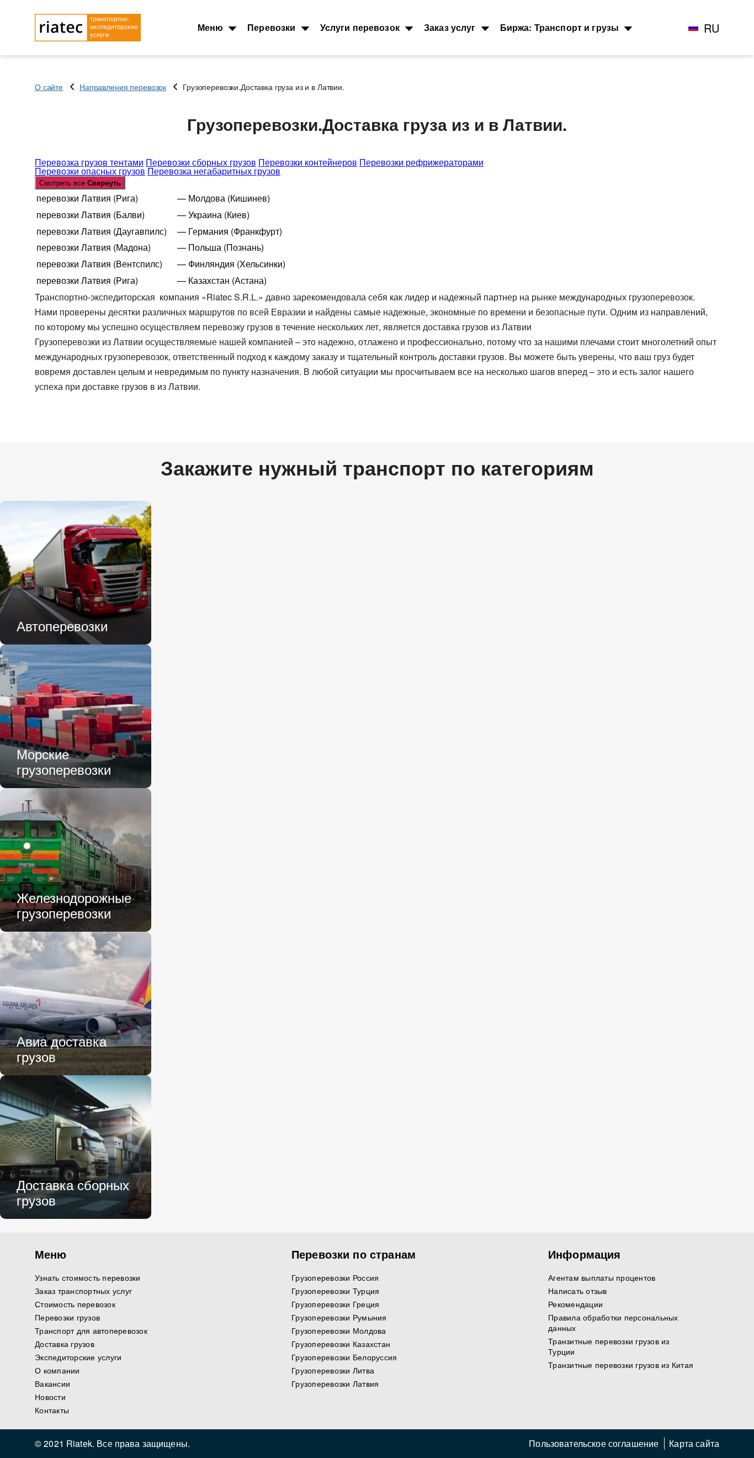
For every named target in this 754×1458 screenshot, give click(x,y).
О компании (57, 1370)
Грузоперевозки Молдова (338, 1330)
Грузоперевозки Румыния (339, 1317)
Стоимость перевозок (75, 1304)
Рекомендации (575, 1304)
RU (711, 28)
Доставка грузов (64, 1344)
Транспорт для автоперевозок (91, 1330)
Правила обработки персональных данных (613, 1322)
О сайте (49, 86)
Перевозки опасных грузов (90, 171)
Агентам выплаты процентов (601, 1277)
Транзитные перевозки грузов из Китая (620, 1365)
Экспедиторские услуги (78, 1357)
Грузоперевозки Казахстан (340, 1344)
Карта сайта (694, 1444)
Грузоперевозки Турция (335, 1291)
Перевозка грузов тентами (89, 162)
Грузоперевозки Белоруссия (344, 1357)
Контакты (52, 1410)
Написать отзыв (577, 1291)
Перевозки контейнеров (307, 162)
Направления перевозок (122, 86)
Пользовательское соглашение (594, 1444)
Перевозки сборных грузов (201, 162)
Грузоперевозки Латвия (335, 1383)
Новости (50, 1397)
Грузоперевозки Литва (332, 1370)
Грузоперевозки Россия (335, 1277)
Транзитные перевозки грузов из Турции (609, 1346)
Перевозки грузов (67, 1317)
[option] (75, 573)
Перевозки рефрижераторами (421, 162)
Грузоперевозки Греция (335, 1304)
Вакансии (52, 1383)
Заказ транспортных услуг (83, 1291)
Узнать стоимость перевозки (88, 1277)
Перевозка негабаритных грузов (213, 171)
